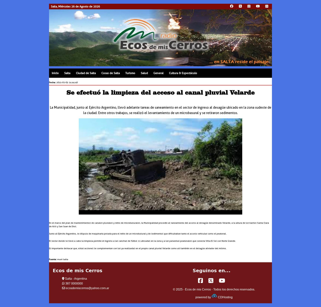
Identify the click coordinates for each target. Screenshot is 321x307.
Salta (67, 73)
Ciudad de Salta (86, 73)
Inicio (55, 73)
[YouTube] (222, 280)
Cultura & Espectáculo (183, 73)
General (158, 73)
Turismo (130, 73)
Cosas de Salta (110, 73)
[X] (210, 280)
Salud (144, 73)
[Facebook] (200, 280)
